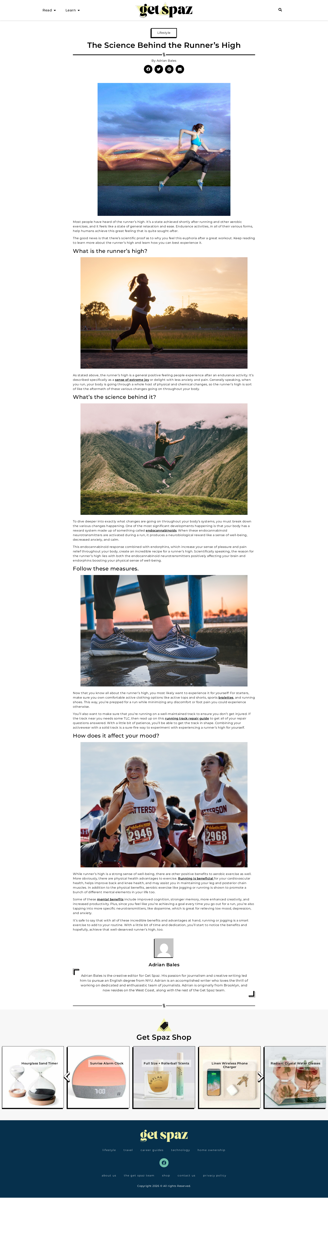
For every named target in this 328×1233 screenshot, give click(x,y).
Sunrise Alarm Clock (107, 1063)
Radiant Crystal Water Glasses (295, 1063)
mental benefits (110, 899)
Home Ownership (211, 1150)
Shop (166, 1175)
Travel (128, 1150)
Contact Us (187, 1175)
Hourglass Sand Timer (39, 1063)
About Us (109, 1175)
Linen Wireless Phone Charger (230, 1065)
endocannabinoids (161, 530)
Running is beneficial (196, 878)
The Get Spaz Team (139, 1175)
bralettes (225, 697)
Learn (70, 10)
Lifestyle (164, 33)
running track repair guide (187, 718)
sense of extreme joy (132, 380)
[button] (148, 69)
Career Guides (152, 1150)
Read (47, 10)
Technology (180, 1150)
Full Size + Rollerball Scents (166, 1063)
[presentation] (67, 1077)
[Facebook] (164, 1162)
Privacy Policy (214, 1175)
